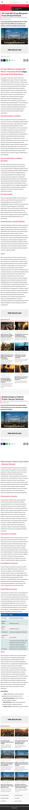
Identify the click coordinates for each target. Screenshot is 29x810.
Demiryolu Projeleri (9, 401)
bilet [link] (2, 478)
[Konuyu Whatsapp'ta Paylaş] (7, 60)
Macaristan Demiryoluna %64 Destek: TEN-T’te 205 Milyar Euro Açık (7, 786)
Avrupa (2, 331)
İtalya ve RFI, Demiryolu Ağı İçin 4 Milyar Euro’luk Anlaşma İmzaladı (21, 742)
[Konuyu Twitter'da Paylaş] (4, 60)
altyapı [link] (18, 575)
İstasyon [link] (3, 626)
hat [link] (12, 127)
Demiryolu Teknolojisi (10, 17)
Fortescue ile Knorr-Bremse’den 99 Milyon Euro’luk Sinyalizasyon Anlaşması (6, 380)
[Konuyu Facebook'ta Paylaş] (2, 60)
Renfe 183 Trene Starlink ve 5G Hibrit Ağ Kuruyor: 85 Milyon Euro (21, 378)
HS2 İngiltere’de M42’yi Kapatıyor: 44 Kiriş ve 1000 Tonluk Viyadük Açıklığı (21, 786)
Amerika (16, 331)
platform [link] (18, 185)
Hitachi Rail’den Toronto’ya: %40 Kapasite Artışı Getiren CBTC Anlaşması (21, 335)
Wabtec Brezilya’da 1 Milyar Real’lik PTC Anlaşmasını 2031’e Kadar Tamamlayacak (7, 356)
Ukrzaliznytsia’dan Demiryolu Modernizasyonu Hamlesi (7, 742)
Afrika (16, 759)
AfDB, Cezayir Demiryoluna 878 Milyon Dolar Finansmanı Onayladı (21, 764)
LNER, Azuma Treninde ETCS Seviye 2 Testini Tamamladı (20, 356)
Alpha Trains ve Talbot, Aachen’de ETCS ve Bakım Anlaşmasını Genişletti (7, 335)
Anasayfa (3, 17)
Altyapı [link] (24, 71)
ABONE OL (13, 60)
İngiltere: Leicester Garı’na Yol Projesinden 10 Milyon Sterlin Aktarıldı (7, 764)
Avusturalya (3, 373)
